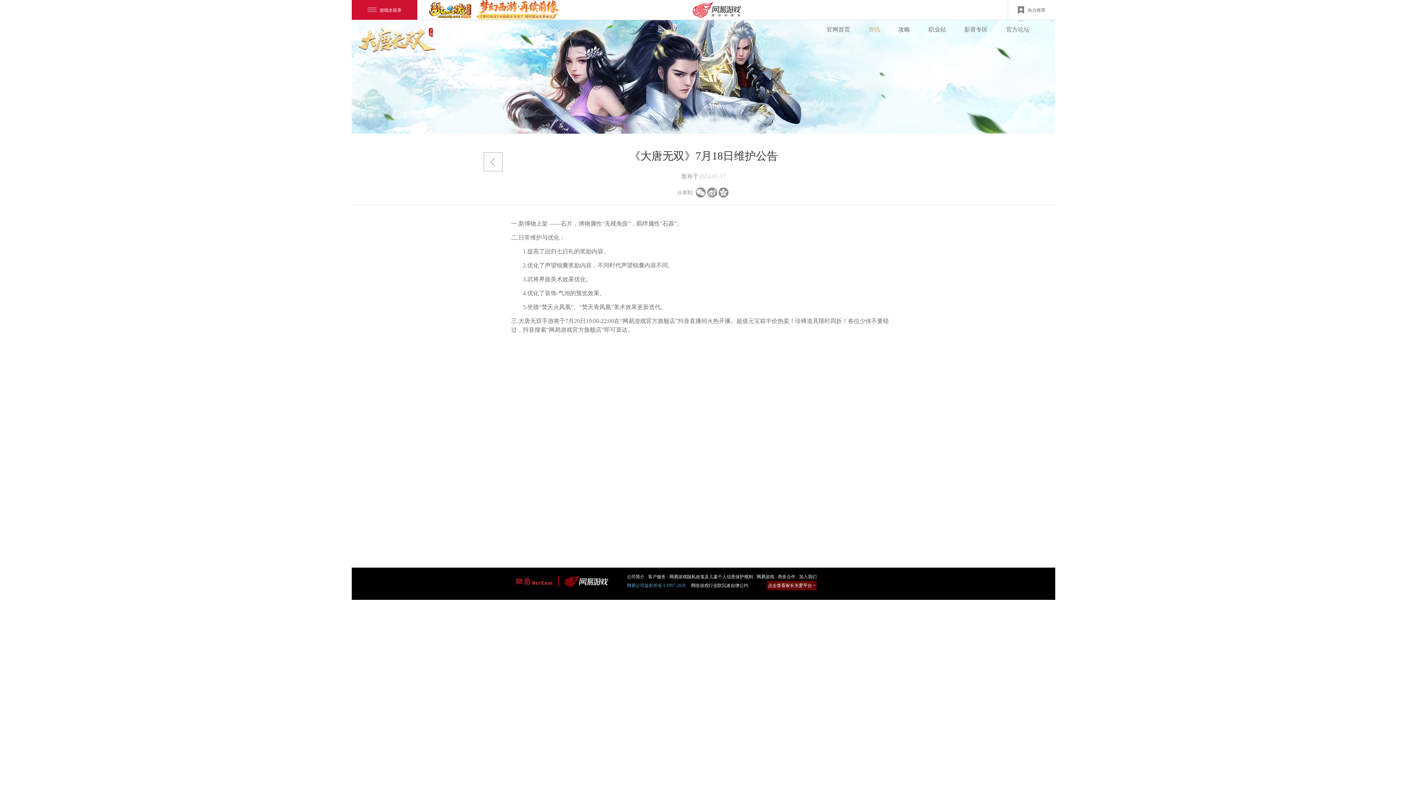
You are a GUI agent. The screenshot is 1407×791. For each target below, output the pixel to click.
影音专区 (976, 29)
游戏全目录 (391, 10)
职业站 (937, 29)
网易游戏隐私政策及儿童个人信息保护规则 (711, 576)
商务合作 (786, 576)
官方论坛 (1018, 29)
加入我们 (808, 576)
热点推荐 (1036, 10)
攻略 (904, 29)
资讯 (874, 29)
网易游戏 (765, 576)
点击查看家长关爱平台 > (792, 585)
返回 (493, 161)
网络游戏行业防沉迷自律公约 (719, 585)
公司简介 (636, 576)
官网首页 (838, 29)
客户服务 (657, 576)
